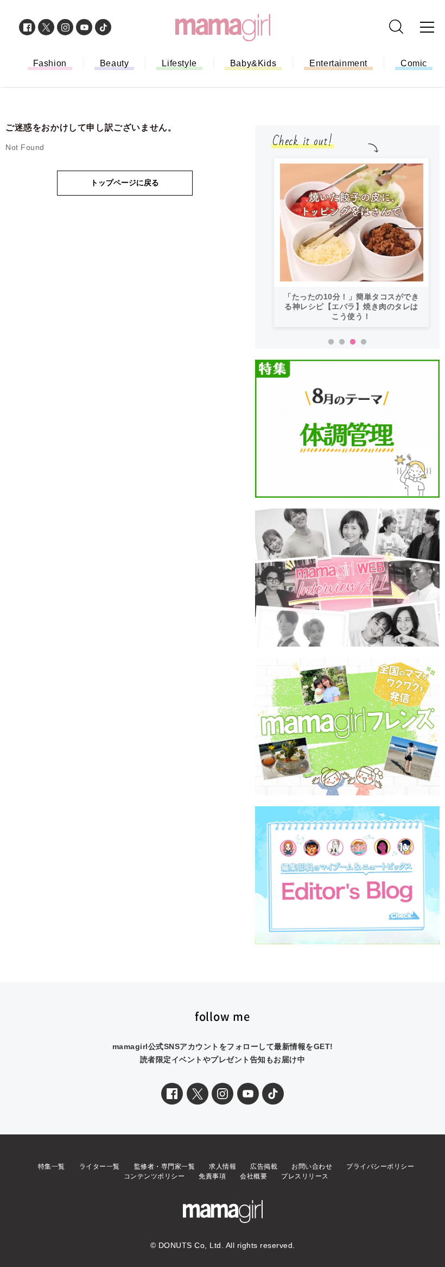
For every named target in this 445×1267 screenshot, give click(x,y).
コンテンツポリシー (154, 1176)
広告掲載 (263, 1166)
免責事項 (212, 1176)
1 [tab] (331, 342)
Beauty (114, 63)
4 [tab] (363, 342)
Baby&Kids (253, 63)
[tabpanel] (351, 242)
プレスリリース (305, 1176)
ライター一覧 (99, 1166)
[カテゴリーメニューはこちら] (427, 27)
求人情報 (222, 1166)
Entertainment (338, 63)
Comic (413, 63)
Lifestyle (179, 63)
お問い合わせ (311, 1166)
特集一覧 (51, 1166)
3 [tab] (353, 342)
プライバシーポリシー (380, 1166)
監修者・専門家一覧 (164, 1166)
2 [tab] (342, 342)
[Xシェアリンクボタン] (197, 1094)
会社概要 (253, 1176)
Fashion (50, 63)
